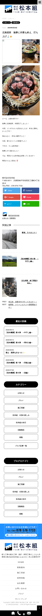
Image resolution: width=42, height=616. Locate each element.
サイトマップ (21, 599)
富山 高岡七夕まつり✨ (15, 352)
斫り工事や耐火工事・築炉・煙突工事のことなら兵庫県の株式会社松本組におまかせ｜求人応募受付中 (21, 555)
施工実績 (21, 407)
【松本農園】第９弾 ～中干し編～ (29, 259)
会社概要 (21, 583)
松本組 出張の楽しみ (21, 415)
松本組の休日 (21, 422)
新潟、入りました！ (29, 232)
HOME (21, 562)
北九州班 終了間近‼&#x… (29, 281)
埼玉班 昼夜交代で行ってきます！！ (22, 302)
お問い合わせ (21, 588)
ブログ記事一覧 (21, 445)
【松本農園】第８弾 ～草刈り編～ (19, 342)
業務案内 (21, 567)
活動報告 (12, 218)
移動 (21, 437)
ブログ (21, 593)
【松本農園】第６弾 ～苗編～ (17, 372)
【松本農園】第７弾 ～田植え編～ (19, 362)
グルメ (21, 400)
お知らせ (5, 218)
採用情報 (21, 578)
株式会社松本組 (13, 215)
